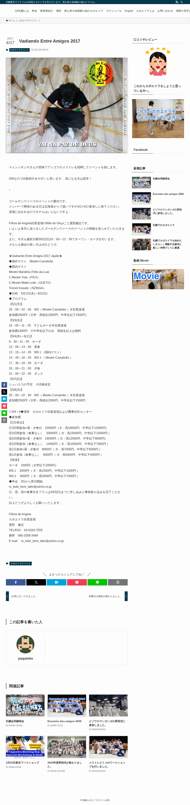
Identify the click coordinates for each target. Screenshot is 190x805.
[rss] (176, 2)
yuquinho (25, 658)
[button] (16, 582)
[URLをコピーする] (118, 582)
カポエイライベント (19, 50)
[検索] (181, 2)
